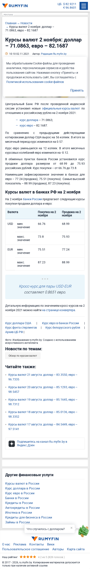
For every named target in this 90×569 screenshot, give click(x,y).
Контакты (36, 544)
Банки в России (17, 498)
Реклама (19, 544)
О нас (6, 544)
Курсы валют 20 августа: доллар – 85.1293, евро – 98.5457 (42, 389)
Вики (50, 544)
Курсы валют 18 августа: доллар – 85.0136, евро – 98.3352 (42, 414)
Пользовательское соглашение (25, 549)
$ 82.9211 (69, 4)
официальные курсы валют (61, 108)
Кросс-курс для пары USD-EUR (45, 286)
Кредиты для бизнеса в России (28, 517)
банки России (32, 199)
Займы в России (17, 522)
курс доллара (29, 120)
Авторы (58, 549)
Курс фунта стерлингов (21, 327)
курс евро (26, 125)
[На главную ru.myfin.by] (45, 539)
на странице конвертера (58, 310)
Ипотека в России (18, 512)
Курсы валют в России (22, 483)
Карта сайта (76, 549)
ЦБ (60, 4)
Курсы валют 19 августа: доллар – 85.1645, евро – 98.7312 (42, 401)
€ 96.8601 (69, 7)
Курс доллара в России (22, 488)
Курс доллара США (18, 323)
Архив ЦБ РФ (14, 332)
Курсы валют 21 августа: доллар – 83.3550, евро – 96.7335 (42, 377)
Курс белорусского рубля (62, 327)
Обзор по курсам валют (23, 355)
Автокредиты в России (22, 507)
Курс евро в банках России (60, 323)
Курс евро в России (20, 493)
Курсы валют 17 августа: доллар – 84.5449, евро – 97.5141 (42, 426)
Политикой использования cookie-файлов (35, 82)
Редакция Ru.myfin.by (54, 53)
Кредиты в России (19, 503)
